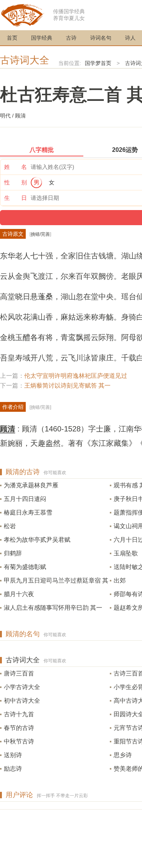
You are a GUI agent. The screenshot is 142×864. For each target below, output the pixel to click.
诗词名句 (100, 38)
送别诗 (13, 755)
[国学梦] (22, 14)
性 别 (15, 182)
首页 (12, 38)
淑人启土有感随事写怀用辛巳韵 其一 (53, 607)
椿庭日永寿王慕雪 (28, 512)
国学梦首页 (98, 63)
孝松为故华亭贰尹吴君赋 (37, 539)
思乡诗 (123, 755)
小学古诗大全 (22, 687)
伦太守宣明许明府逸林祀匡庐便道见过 (75, 375)
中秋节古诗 (19, 741)
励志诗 (13, 768)
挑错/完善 (40, 234)
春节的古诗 (19, 728)
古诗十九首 (19, 714)
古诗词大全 (24, 60)
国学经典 (41, 38)
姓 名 (15, 167)
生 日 (15, 198)
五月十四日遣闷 (25, 499)
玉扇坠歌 (126, 553)
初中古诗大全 (22, 700)
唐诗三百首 (19, 673)
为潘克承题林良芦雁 (31, 485)
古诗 (71, 38)
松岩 (10, 526)
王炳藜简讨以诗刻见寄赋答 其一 (67, 385)
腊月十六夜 (19, 594)
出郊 (120, 580)
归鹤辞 (13, 553)
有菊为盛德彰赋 (25, 567)
